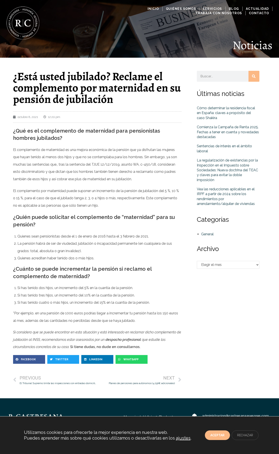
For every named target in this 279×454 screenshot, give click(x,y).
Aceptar (217, 435)
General (207, 234)
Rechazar (245, 435)
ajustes (183, 438)
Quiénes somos (181, 8)
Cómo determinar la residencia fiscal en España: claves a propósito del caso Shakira (226, 113)
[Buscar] (253, 76)
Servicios (212, 8)
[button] (29, 359)
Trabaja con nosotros (219, 13)
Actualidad (257, 8)
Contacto (259, 13)
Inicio (153, 8)
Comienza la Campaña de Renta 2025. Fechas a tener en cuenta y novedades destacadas (228, 132)
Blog (234, 8)
